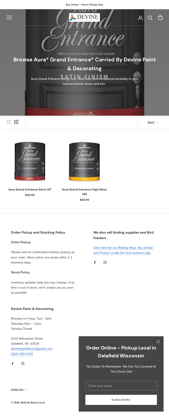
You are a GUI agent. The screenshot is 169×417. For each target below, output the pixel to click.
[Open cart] (160, 17)
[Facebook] (94, 262)
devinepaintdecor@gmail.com (31, 348)
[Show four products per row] (16, 122)
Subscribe (121, 400)
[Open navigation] (9, 17)
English (17, 390)
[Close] (158, 342)
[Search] (150, 17)
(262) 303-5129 (22, 354)
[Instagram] (105, 262)
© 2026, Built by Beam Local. (28, 402)
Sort (151, 122)
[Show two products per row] (9, 122)
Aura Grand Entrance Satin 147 (29, 189)
